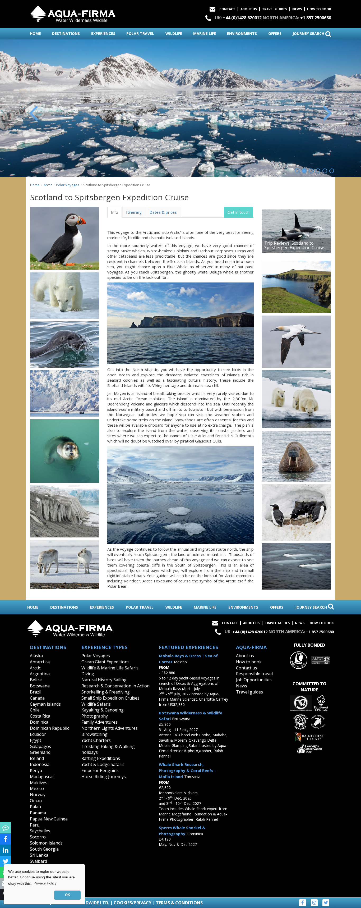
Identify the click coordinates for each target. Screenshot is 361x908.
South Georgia (44, 849)
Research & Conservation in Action (115, 686)
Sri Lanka (39, 855)
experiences (103, 33)
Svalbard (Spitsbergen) (43, 864)
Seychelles (40, 831)
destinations (66, 33)
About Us (248, 9)
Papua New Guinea (49, 819)
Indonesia (39, 764)
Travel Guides (274, 9)
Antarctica (40, 662)
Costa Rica (40, 716)
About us (245, 656)
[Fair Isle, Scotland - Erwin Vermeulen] (296, 287)
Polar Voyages (67, 184)
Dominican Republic (49, 728)
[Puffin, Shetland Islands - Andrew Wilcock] (64, 238)
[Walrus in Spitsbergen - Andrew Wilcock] (296, 456)
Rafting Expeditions (100, 758)
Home (35, 184)
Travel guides (249, 692)
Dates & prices (163, 212)
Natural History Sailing (104, 680)
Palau (35, 807)
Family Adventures (99, 722)
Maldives (38, 783)
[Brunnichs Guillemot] (296, 512)
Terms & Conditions (179, 903)
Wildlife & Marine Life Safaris (109, 668)
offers (274, 33)
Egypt (35, 740)
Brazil (35, 692)
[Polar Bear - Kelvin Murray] (64, 295)
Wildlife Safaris (96, 704)
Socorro (38, 837)
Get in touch (238, 212)
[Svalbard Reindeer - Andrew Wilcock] (64, 564)
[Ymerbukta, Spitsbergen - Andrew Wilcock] (64, 393)
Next (327, 112)
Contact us (246, 668)
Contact (227, 9)
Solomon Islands (46, 843)
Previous (34, 112)
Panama (38, 813)
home (35, 33)
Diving (87, 674)
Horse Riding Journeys (103, 776)
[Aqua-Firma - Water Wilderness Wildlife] (73, 13)
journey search (309, 33)
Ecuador (38, 734)
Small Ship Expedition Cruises (110, 698)
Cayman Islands (45, 704)
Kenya (36, 770)
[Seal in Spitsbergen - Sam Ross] (64, 451)
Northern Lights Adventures (109, 728)
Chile (35, 710)
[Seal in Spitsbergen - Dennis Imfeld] (64, 344)
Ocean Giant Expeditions (105, 662)
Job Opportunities (254, 680)
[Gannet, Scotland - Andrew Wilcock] (296, 342)
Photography (94, 716)
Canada (37, 698)
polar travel (140, 33)
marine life (204, 33)
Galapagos (40, 746)
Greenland (40, 752)
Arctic (48, 184)
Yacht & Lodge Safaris (102, 764)
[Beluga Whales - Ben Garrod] (296, 566)
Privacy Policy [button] (45, 883)
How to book (319, 9)
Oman (36, 801)
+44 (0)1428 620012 (242, 18)
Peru (34, 825)
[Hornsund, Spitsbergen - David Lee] (64, 511)
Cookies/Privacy (132, 903)
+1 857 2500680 (315, 18)
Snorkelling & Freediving (105, 692)
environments (242, 33)
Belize (36, 680)
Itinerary (134, 212)
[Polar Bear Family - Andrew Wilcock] (296, 399)
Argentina (40, 674)
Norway (37, 794)
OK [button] (67, 895)
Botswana (40, 686)
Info (114, 212)
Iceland (37, 758)
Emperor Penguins (100, 770)
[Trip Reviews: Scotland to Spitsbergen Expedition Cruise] (296, 231)
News (297, 9)
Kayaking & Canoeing (102, 710)
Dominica (39, 722)
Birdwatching (94, 734)
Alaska (36, 656)
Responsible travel (254, 674)
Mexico (37, 788)
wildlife (173, 33)
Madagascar (42, 776)
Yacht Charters (96, 740)
